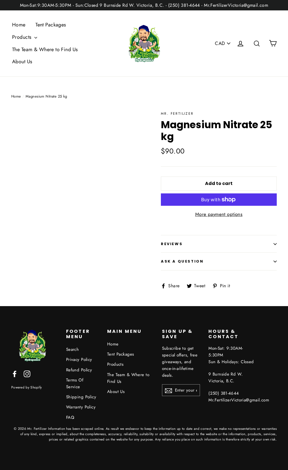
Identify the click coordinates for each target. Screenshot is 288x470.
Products (22, 37)
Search (72, 349)
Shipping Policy (81, 397)
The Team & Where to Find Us (45, 49)
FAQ (70, 417)
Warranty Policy (81, 407)
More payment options (219, 214)
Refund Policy (79, 370)
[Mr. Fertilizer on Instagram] (27, 373)
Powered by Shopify (26, 387)
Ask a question (182, 261)
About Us (22, 61)
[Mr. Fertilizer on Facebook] (14, 373)
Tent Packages (50, 24)
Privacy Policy (79, 359)
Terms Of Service (74, 383)
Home (19, 24)
